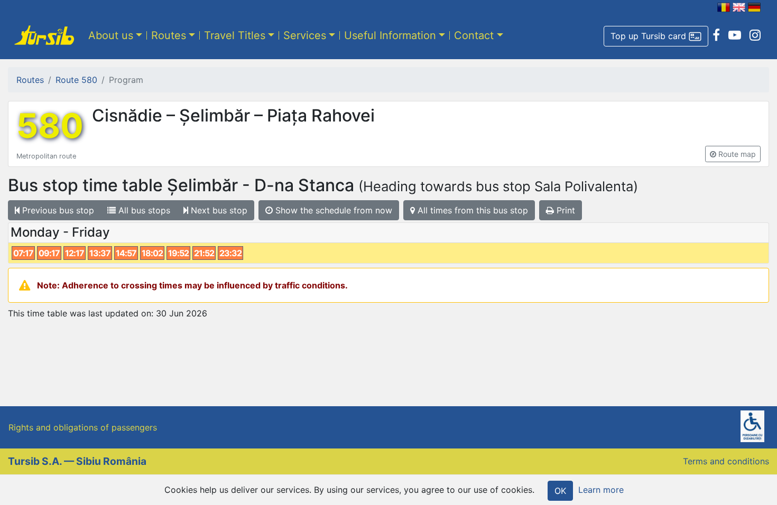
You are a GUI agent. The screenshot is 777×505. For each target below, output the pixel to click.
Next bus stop (217, 210)
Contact (474, 35)
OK (560, 490)
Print (564, 210)
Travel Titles (234, 35)
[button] (656, 36)
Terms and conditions (726, 461)
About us (110, 35)
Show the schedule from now (332, 210)
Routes (168, 35)
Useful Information (390, 35)
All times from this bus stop (471, 210)
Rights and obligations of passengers (82, 427)
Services (304, 35)
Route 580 (76, 79)
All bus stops (143, 210)
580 (50, 126)
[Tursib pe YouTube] (734, 35)
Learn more (601, 489)
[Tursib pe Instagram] (755, 35)
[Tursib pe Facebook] (716, 35)
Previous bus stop (57, 210)
